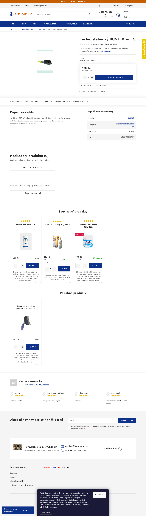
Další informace (51, 507)
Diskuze (46, 101)
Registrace (130, 6)
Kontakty (26, 6)
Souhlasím (99, 495)
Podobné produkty (79, 101)
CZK (103, 6)
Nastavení (46, 512)
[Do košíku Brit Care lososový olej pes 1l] (64, 268)
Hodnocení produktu (32, 101)
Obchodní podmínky (40, 6)
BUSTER (103, 85)
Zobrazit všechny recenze (39, 384)
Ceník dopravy (15, 6)
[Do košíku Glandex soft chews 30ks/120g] (95, 265)
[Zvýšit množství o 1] (92, 77)
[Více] (130, 24)
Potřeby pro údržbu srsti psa (125, 124)
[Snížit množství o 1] (85, 77)
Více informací (107, 51)
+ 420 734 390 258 (105, 13)
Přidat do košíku (114, 77)
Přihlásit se (127, 421)
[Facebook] (120, 449)
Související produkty (61, 101)
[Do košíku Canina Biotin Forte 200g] (32, 265)
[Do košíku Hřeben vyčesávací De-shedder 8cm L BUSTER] (32, 347)
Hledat (89, 14)
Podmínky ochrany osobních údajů (22, 485)
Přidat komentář (32, 193)
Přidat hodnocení (32, 168)
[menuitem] (14, 24)
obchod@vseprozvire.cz (77, 446)
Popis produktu (15, 101)
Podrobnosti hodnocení (109, 44)
